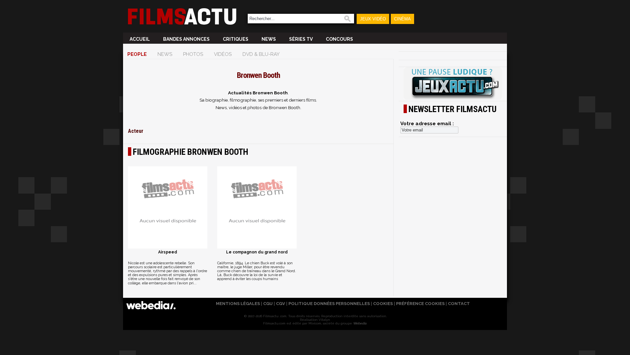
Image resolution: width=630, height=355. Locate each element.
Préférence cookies (420, 303)
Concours (339, 39)
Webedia (359, 323)
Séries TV (301, 39)
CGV (280, 303)
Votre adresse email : (427, 124)
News (269, 39)
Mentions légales (238, 303)
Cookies (383, 303)
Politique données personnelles (329, 303)
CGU (268, 303)
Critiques (235, 39)
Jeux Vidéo (373, 18)
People (137, 54)
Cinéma (402, 18)
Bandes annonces (186, 39)
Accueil (140, 39)
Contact (459, 303)
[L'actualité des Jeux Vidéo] (453, 84)
